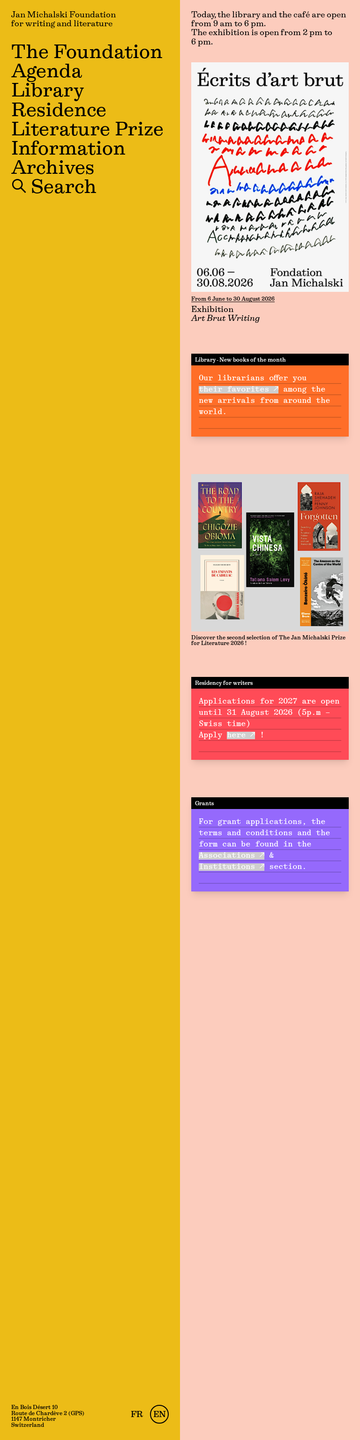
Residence (58, 111)
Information (68, 150)
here (236, 735)
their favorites (234, 389)
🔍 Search (54, 188)
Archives (52, 169)
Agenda (46, 73)
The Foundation (87, 53)
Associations (227, 856)
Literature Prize (87, 131)
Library (47, 92)
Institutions (227, 867)
